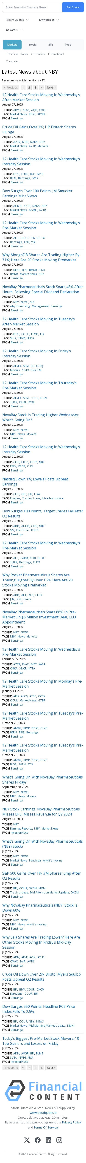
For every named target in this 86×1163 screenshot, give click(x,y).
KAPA (42, 664)
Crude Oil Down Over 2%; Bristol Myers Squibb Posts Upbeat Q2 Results (41, 977)
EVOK (31, 402)
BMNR (33, 270)
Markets (12, 44)
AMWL (17, 728)
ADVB (17, 110)
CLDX (41, 558)
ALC (15, 558)
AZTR (16, 142)
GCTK (41, 696)
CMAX (14, 961)
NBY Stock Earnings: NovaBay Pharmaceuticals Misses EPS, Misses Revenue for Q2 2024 (41, 812)
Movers (15, 370)
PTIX (30, 764)
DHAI (43, 398)
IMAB (40, 174)
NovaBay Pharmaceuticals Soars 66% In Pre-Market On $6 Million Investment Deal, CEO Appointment (39, 617)
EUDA (30, 338)
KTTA (31, 668)
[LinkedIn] (48, 1140)
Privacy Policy (71, 1122)
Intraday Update (52, 498)
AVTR (30, 961)
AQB (34, 110)
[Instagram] (59, 1140)
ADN (16, 957)
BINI (24, 270)
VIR (33, 242)
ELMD (24, 174)
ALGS (26, 110)
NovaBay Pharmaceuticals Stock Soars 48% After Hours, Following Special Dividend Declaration (42, 289)
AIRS (16, 696)
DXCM (33, 888)
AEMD (17, 366)
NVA (30, 1058)
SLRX (13, 338)
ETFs (50, 44)
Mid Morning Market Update (47, 1026)
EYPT (34, 664)
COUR (23, 888)
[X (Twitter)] (27, 1140)
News (24, 54)
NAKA (34, 142)
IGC (32, 174)
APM (26, 366)
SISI (12, 530)
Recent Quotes (15, 19)
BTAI (16, 174)
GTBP (33, 462)
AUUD (25, 526)
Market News (18, 114)
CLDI (16, 462)
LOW (37, 494)
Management (40, 306)
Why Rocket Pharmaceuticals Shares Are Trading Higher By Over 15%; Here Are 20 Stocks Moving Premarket (37, 580)
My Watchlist (46, 19)
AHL (24, 595)
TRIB (22, 732)
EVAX (25, 664)
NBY (42, 142)
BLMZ (39, 1053)
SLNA (13, 1058)
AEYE (24, 957)
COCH (25, 334)
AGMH (17, 206)
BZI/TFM (36, 370)
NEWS (24, 302)
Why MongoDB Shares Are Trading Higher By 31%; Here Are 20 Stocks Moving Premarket (40, 257)
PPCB (21, 466)
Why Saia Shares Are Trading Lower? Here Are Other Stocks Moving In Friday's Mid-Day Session (41, 942)
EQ (42, 334)
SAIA (22, 961)
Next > (51, 87)
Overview (12, 54)
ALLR (16, 238)
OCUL (14, 700)
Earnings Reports (21, 828)
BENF (16, 270)
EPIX (42, 238)
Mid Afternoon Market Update (49, 892)
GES (23, 494)
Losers (26, 599)
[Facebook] (37, 1140)
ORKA (13, 668)
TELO (32, 114)
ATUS (40, 957)
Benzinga (17, 118)
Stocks (32, 44)
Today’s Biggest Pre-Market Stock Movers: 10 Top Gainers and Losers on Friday (40, 1041)
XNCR (23, 668)
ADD (16, 526)
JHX (30, 494)
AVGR (24, 1053)
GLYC (43, 728)
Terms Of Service (46, 1127)
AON (32, 957)
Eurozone (22, 530)
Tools (68, 44)
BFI (15, 888)
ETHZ (24, 462)
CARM (24, 558)
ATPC (32, 696)
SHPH (22, 764)
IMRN (13, 732)
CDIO (35, 728)
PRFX (13, 466)
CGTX (34, 366)
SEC (32, 302)
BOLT (25, 238)
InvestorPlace (19, 833)
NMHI (70, 1026)
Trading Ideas (31, 498)
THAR (13, 402)
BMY (22, 989)
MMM (42, 888)
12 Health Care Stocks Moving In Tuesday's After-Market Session (38, 321)
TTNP (21, 338)
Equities (15, 498)
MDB (25, 142)
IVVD (35, 178)
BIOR (26, 728)
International (56, 54)
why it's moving (20, 306)
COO (42, 110)
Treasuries (12, 61)
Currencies (37, 54)
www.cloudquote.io (43, 1113)
